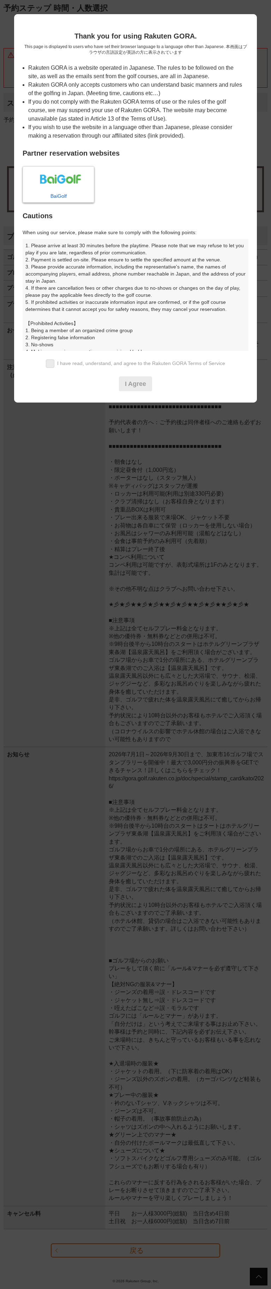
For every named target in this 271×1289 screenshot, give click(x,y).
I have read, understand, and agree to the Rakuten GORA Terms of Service (141, 363)
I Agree (135, 383)
